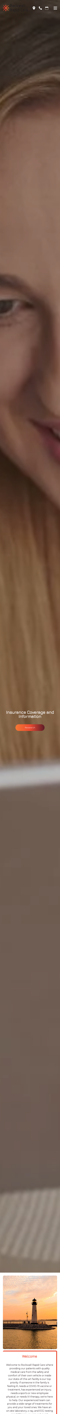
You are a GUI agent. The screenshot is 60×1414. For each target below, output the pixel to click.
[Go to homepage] (14, 8)
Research (30, 727)
